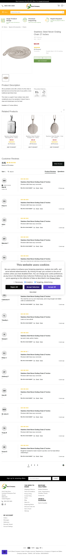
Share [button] (41, 188)
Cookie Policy (28, 496)
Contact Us (41, 495)
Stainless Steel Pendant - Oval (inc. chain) (54, 136)
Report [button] (37, 188)
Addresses (6, 522)
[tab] (50, 172)
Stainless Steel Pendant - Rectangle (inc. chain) (11, 136)
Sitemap (26, 511)
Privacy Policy (28, 493)
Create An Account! (44, 1)
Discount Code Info (29, 506)
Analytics (29, 282)
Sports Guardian (42, 503)
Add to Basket (11, 147)
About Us (26, 502)
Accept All (52, 287)
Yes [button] (34, 188)
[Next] (64, 110)
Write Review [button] (58, 164)
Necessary (19, 282)
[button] (49, 48)
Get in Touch (27, 508)
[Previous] (61, 111)
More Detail (33, 292)
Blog (25, 500)
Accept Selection (33, 287)
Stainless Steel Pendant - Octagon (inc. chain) (33, 136)
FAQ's (26, 498)
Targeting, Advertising (44, 282)
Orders (5, 518)
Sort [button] (3, 171)
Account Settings (8, 526)
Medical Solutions (43, 489)
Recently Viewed (8, 524)
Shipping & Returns (29, 489)
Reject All (14, 287)
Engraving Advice (29, 504)
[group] (11, 162)
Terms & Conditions (29, 491)
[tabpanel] (11, 132)
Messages (6, 520)
